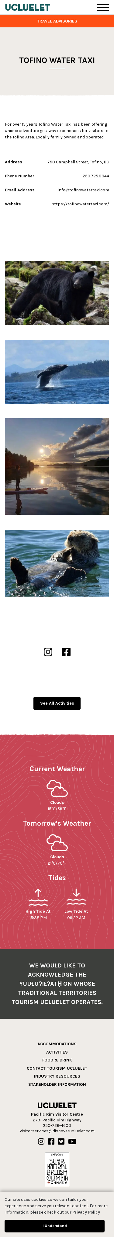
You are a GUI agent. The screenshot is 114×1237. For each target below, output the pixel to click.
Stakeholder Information (57, 1084)
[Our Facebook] (51, 1142)
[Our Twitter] (61, 1142)
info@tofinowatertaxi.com (83, 190)
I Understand (55, 1225)
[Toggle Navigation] (103, 7)
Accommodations (57, 1044)
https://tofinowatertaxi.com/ (80, 204)
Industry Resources (57, 1076)
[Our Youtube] (72, 1142)
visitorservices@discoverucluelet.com (57, 1131)
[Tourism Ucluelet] (27, 7)
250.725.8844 (96, 176)
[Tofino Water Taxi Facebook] (66, 652)
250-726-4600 (57, 1125)
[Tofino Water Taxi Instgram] (48, 652)
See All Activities (57, 703)
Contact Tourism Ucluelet (57, 1068)
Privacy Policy (86, 1212)
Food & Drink (57, 1060)
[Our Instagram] (41, 1142)
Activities (57, 1052)
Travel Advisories (57, 21)
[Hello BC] (57, 1168)
